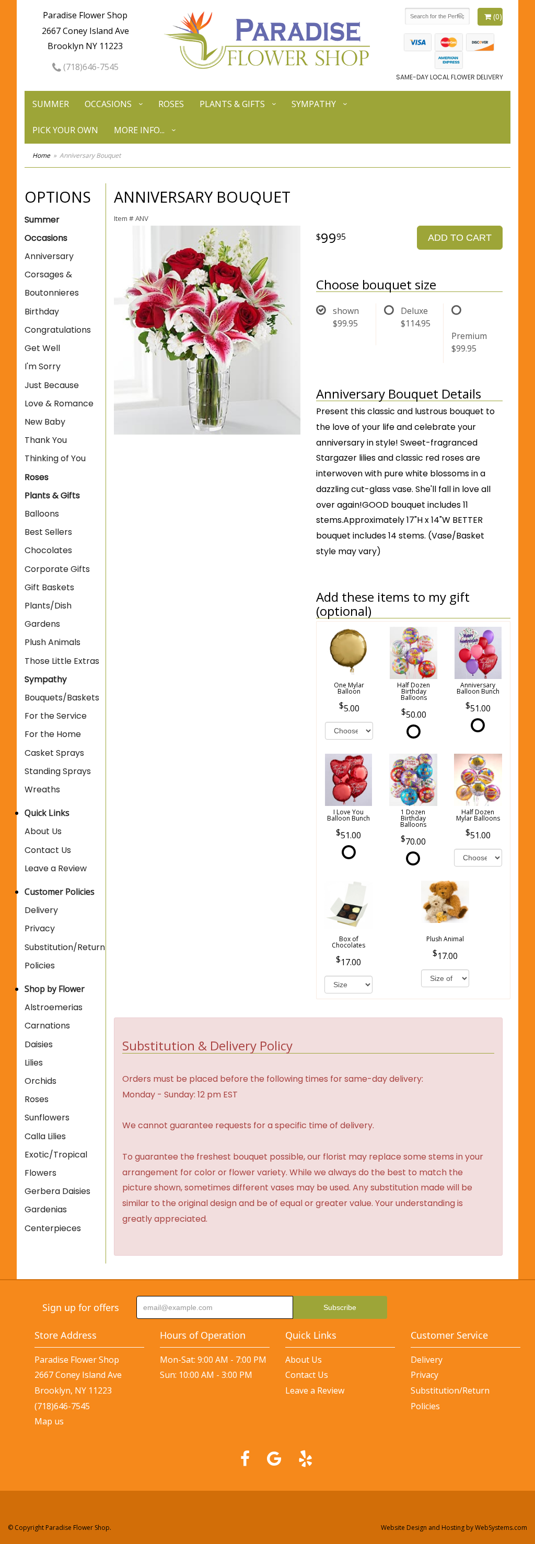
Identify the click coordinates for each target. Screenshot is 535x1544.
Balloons (42, 514)
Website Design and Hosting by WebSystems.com (454, 1527)
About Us (43, 831)
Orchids (40, 1081)
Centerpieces (53, 1228)
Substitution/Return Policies (65, 956)
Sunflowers (47, 1118)
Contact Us (48, 850)
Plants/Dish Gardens (48, 615)
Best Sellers (48, 532)
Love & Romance (59, 403)
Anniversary (49, 256)
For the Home (53, 734)
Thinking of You (55, 458)
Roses (171, 104)
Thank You (46, 440)
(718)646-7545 (90, 67)
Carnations (47, 1026)
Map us (49, 1421)
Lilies (34, 1063)
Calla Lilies (45, 1136)
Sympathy (314, 104)
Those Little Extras (62, 661)
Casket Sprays (54, 753)
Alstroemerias (54, 1007)
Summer (50, 104)
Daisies (39, 1044)
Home (41, 155)
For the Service (56, 716)
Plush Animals (52, 642)
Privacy (40, 928)
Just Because (52, 385)
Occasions (108, 104)
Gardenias (46, 1209)
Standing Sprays (58, 771)
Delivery (41, 910)
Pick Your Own (65, 130)
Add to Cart (460, 237)
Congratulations (58, 330)
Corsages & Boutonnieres (52, 283)
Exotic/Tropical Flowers (56, 1164)
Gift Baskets (49, 587)
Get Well (42, 348)
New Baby (45, 422)
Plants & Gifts (232, 104)
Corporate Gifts (57, 569)
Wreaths (42, 789)
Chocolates (48, 550)
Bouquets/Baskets (62, 698)
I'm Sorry (43, 366)
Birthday (42, 312)
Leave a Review (56, 868)
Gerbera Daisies (57, 1191)
